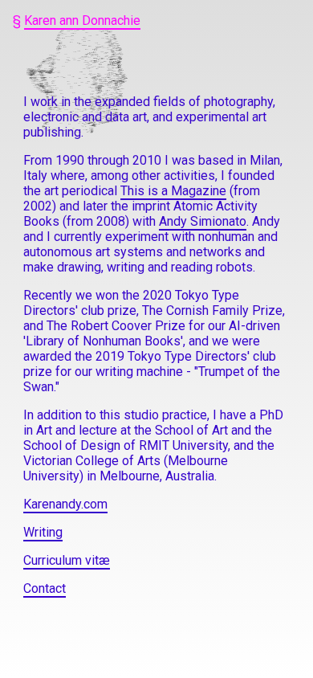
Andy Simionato (202, 221)
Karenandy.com (65, 504)
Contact (44, 588)
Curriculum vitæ (66, 560)
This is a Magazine (173, 190)
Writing (43, 532)
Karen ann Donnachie (82, 20)
